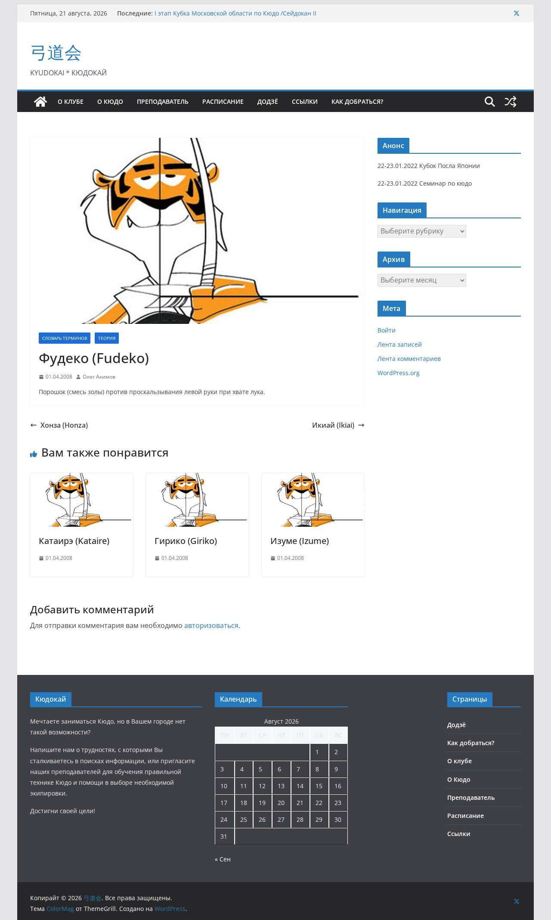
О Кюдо (110, 101)
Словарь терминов (64, 338)
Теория (106, 338)
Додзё (267, 101)
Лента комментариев (409, 358)
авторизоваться (211, 625)
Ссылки (305, 101)
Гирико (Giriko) (186, 541)
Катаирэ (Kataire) (74, 541)
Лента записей (400, 344)
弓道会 (56, 52)
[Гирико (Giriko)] (197, 479)
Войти (387, 330)
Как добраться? (357, 101)
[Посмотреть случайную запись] (510, 101)
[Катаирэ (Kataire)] (81, 479)
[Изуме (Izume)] (313, 479)
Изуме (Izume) (299, 541)
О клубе (71, 101)
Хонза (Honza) (64, 425)
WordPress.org (399, 373)
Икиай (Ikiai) (333, 425)
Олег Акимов (99, 376)
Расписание (223, 101)
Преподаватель (163, 101)
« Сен (223, 859)
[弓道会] (40, 101)
